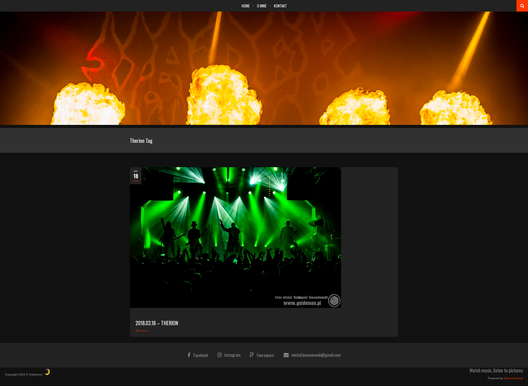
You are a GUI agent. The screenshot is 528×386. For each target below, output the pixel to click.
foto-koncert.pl (513, 378)
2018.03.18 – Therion (157, 323)
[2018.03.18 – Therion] (264, 237)
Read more (142, 330)
